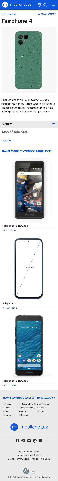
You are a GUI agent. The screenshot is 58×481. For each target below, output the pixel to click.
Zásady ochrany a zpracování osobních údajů (29, 459)
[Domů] (16, 5)
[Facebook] (17, 441)
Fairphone (12, 14)
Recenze (7, 404)
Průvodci (7, 415)
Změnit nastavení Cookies (29, 455)
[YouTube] (29, 441)
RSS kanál (23, 415)
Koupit (7, 124)
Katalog (6, 407)
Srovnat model (48, 14)
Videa (5, 411)
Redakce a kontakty (28, 404)
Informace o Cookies (29, 451)
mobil (3, 14)
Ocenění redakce (26, 407)
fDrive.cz (41, 407)
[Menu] (53, 5)
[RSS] (40, 441)
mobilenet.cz (43, 404)
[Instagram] (35, 441)
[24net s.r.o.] (29, 473)
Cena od (10, 231)
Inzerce (22, 411)
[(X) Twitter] (23, 441)
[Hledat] (45, 5)
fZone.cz (41, 411)
